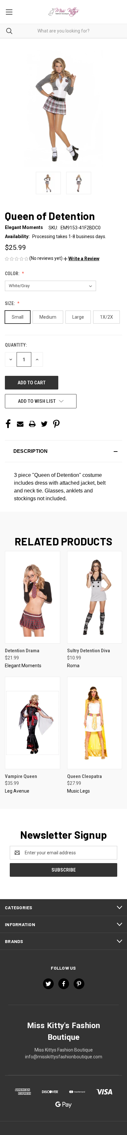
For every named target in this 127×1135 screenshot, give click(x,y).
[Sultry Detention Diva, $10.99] (94, 597)
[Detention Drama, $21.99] (32, 597)
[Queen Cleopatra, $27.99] (94, 723)
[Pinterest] (56, 423)
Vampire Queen (21, 776)
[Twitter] (44, 423)
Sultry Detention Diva (88, 651)
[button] (81, 258)
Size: (10, 303)
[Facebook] (8, 423)
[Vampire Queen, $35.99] (32, 723)
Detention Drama (22, 651)
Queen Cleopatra (84, 776)
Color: (12, 273)
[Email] (20, 423)
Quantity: (16, 345)
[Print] (32, 423)
